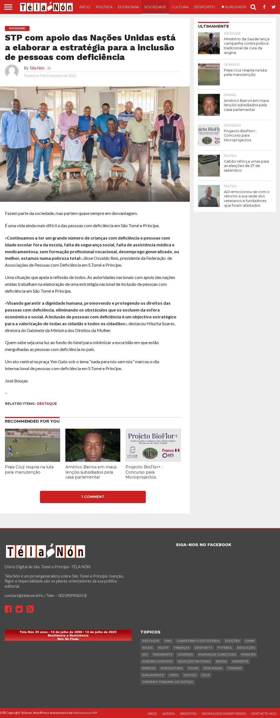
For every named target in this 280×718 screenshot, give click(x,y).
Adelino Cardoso (157, 661)
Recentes (188, 714)
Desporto (204, 7)
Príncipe (248, 654)
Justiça (189, 675)
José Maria (212, 668)
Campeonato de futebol (198, 641)
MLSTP (163, 648)
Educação (246, 648)
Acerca (168, 714)
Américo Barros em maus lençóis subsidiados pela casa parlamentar (90, 472)
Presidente (163, 654)
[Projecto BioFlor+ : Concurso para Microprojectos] (153, 460)
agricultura (172, 668)
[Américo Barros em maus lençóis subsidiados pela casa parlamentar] (93, 460)
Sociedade (155, 7)
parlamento (153, 675)
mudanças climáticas (217, 654)
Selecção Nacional (194, 661)
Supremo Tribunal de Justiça (167, 682)
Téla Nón (37, 68)
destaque (47, 404)
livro (173, 675)
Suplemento (237, 7)
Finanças (181, 648)
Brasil (221, 661)
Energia (149, 668)
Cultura (180, 7)
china (250, 641)
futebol (225, 648)
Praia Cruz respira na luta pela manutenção (29, 470)
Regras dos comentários (224, 714)
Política (104, 7)
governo (185, 654)
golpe (193, 668)
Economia (128, 7)
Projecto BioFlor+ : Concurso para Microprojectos (144, 472)
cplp (206, 675)
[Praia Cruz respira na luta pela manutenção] (32, 460)
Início (85, 7)
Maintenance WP (85, 712)
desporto (203, 648)
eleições (232, 641)
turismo (234, 668)
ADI (145, 654)
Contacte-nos (263, 714)
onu (168, 641)
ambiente (240, 661)
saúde (147, 648)
